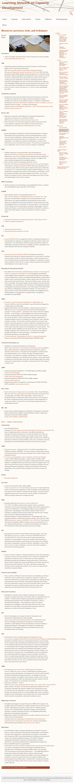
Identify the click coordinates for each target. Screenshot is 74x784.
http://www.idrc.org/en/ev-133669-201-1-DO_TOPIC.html (24, 520)
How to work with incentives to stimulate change (63, 73)
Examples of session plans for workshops (63, 158)
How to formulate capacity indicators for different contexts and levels (63, 107)
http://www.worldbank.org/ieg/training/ (16, 416)
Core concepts (63, 127)
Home (4, 19)
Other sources (63, 147)
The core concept (61, 35)
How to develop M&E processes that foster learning (63, 121)
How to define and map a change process (64, 69)
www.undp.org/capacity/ (13, 372)
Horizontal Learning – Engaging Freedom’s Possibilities (20, 449)
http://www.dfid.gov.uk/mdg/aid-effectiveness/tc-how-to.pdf (24, 164)
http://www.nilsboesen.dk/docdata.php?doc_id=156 (26, 125)
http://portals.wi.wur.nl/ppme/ (32, 722)
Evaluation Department (11, 478)
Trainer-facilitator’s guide (62, 150)
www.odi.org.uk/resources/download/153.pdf (18, 620)
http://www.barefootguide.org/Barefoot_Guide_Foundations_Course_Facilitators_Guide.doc (39, 102)
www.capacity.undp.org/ (12, 380)
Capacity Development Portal (13, 229)
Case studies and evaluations (19, 767)
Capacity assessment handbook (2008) (16, 254)
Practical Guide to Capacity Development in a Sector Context (22, 87)
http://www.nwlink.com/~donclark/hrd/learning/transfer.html (22, 487)
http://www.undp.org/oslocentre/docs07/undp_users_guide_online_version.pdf (30, 684)
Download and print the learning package (63, 167)
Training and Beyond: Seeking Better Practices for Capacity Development (25, 336)
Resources (60, 125)
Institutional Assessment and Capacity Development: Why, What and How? (26, 219)
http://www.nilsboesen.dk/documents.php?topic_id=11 (23, 120)
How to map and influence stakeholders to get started (63, 63)
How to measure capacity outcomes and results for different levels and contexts (63, 114)
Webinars (48, 19)
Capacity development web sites (63, 138)
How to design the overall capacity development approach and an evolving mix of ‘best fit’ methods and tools (64, 89)
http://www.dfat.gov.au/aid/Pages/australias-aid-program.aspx (25, 196)
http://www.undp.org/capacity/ (14, 376)
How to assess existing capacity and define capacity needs (63, 82)
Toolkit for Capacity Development (14, 221)
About (4, 25)
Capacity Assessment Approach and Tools (16, 231)
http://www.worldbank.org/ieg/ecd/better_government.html (29, 745)
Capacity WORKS (10, 239)
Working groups (62, 19)
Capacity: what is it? (63, 44)
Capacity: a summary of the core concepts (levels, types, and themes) (63, 39)
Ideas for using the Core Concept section (63, 154)
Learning (14, 19)
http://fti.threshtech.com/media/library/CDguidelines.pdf (24, 348)
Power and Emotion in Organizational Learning (18, 392)
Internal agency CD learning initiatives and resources (63, 143)
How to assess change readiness (63, 77)
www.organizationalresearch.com (15, 58)
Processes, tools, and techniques (63, 130)
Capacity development (62, 47)
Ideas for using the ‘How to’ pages (63, 163)
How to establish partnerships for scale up (63, 96)
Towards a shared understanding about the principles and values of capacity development (63, 54)
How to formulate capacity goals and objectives (63, 101)
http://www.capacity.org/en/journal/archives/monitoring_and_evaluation (31, 430)
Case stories (26, 19)
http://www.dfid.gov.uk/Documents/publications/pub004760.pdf (25, 154)
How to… (59, 60)
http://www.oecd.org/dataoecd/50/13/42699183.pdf (22, 309)
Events (37, 19)
